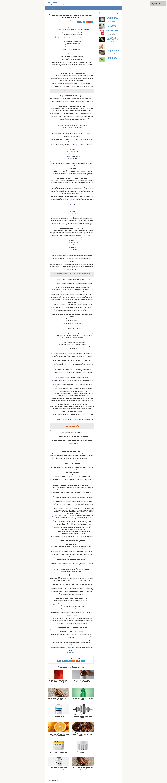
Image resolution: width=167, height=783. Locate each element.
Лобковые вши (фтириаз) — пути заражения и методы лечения (112, 25)
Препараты (52, 8)
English (117, 3)
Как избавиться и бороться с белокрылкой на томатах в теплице (112, 18)
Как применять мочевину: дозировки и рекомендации (112, 32)
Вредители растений (72, 8)
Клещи (92, 8)
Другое (104, 8)
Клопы (98, 8)
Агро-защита (53, 2)
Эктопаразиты (61, 8)
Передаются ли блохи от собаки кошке (112, 51)
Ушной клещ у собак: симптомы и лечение (112, 44)
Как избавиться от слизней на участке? (112, 58)
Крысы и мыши (84, 8)
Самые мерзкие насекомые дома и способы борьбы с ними (112, 38)
